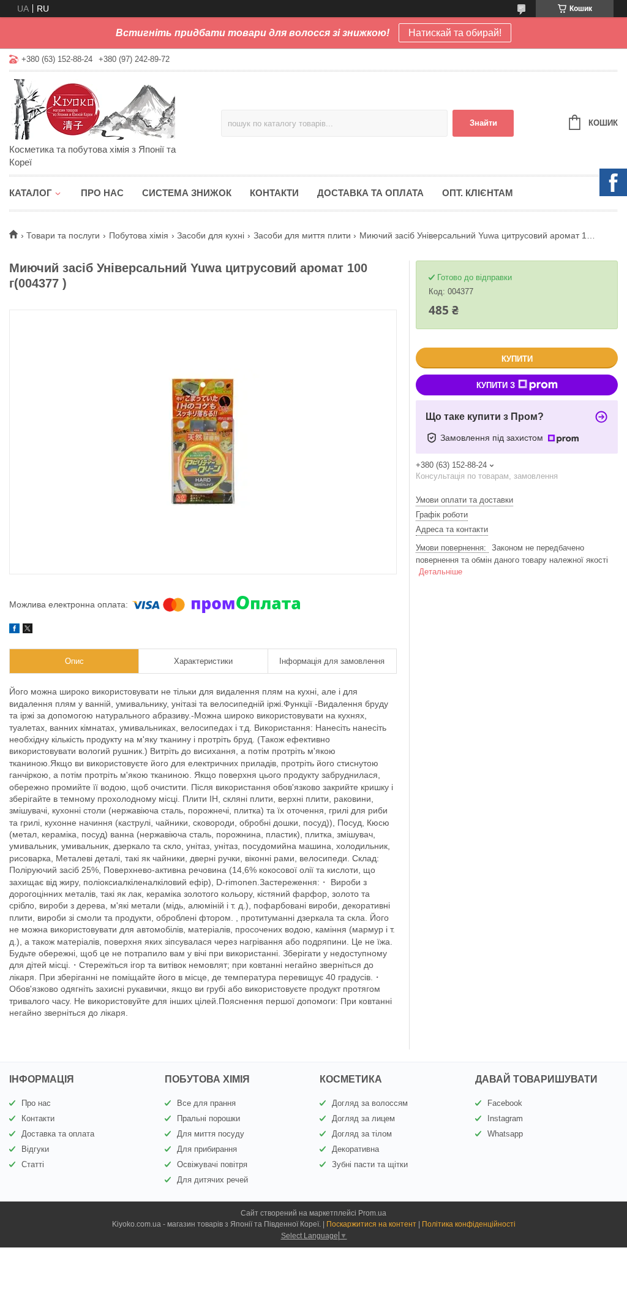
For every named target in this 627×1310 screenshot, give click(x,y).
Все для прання (206, 1103)
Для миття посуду (210, 1133)
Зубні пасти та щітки (370, 1164)
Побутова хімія (138, 235)
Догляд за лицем (363, 1118)
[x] (27, 630)
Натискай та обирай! (454, 33)
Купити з (495, 385)
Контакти (274, 192)
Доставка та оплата (370, 192)
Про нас (102, 192)
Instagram (505, 1118)
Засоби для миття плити (302, 235)
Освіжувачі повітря (212, 1164)
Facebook (504, 1103)
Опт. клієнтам (477, 192)
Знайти (483, 123)
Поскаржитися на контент (371, 1224)
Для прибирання (207, 1149)
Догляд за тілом (362, 1133)
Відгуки (35, 1149)
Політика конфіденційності (469, 1224)
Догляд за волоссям (370, 1103)
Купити (517, 359)
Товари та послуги (63, 235)
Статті (32, 1164)
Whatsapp (505, 1133)
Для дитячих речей (212, 1179)
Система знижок (186, 192)
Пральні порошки (208, 1118)
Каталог (30, 192)
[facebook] (14, 630)
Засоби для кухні (210, 235)
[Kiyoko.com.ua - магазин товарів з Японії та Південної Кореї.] (115, 108)
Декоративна (355, 1149)
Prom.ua (372, 1213)
